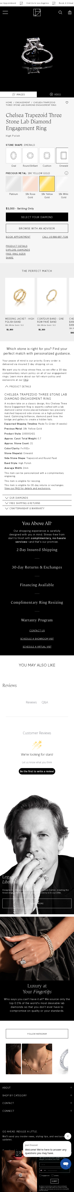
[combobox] (42, 1170)
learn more (37, 903)
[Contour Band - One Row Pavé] (52, 306)
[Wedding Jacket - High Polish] (20, 306)
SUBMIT (55, 1181)
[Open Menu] (5, 12)
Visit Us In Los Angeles (31, 3)
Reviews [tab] (31, 702)
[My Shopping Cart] (70, 12)
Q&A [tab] (45, 702)
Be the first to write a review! (37, 771)
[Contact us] (53, 12)
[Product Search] (60, 12)
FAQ (26, 379)
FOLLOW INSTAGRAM (37, 1033)
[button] (37, 1059)
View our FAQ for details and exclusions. (27, 488)
